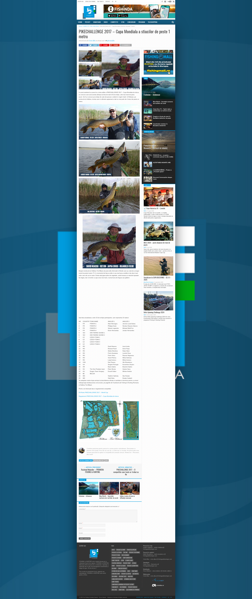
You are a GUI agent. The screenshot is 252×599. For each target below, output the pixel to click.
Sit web (81, 533)
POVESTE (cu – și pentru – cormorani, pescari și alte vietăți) (163, 156)
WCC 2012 (114, 590)
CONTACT (107, 1)
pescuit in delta (132, 587)
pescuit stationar (134, 552)
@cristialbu (110, 41)
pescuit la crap (121, 550)
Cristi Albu (91, 41)
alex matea (135, 574)
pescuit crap (126, 563)
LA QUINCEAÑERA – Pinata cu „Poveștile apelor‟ (162, 170)
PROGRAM (142, 22)
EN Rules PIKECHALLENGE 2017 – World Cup (93, 392)
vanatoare (121, 590)
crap (113, 566)
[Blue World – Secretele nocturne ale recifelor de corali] (109, 494)
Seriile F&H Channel (90, 1)
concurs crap (116, 574)
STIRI (122, 22)
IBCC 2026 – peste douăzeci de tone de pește (157, 244)
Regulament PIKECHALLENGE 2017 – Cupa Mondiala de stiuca (99, 396)
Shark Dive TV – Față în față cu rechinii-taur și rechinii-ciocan (162, 110)
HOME (80, 22)
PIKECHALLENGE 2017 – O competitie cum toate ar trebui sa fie (126, 472)
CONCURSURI (131, 22)
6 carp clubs (129, 560)
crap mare (134, 571)
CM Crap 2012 (122, 576)
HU (112, 1)
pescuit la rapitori (132, 566)
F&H (145, 210)
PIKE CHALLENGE (94, 26)
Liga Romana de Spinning (132, 590)
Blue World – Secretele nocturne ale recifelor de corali (108, 497)
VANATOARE (97, 22)
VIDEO (106, 22)
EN (115, 1)
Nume (81, 523)
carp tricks (115, 582)
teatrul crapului (116, 563)
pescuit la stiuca (116, 552)
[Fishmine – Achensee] (88, 494)
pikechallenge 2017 (99, 460)
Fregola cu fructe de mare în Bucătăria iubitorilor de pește (162, 117)
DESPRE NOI (80, 1)
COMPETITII (114, 22)
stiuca (134, 563)
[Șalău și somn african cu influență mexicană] (130, 494)
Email (81, 528)
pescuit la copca (126, 574)
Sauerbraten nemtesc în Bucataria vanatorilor (160, 124)
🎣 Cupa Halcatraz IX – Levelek (154, 208)
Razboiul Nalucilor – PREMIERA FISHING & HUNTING (92, 470)
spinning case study (129, 579)
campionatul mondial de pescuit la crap (123, 584)
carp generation (127, 558)
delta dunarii (125, 555)
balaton (130, 576)
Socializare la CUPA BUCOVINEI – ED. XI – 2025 (157, 279)
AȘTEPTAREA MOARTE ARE (162, 162)
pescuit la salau (120, 566)
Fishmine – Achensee (85, 496)
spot (106, 460)
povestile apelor (131, 550)
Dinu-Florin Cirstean (148, 282)
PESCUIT (87, 22)
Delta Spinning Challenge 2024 (154, 312)
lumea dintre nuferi (117, 579)
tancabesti (115, 587)
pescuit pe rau (116, 555)
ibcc (129, 571)
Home (80, 26)
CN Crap (114, 568)
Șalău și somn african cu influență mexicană (127, 497)
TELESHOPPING (152, 22)
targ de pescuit (122, 568)
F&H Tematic (100, 1)
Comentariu (82, 509)
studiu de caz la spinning (119, 571)
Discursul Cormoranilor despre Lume (162, 178)
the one (125, 552)
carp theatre (115, 560)
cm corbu (114, 576)
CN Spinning (123, 587)
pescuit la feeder (116, 558)
